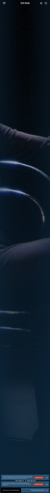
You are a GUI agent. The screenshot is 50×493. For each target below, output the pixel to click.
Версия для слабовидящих (11, 490)
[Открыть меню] (46, 3)
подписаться (38, 477)
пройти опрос (38, 484)
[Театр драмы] (25, 3)
